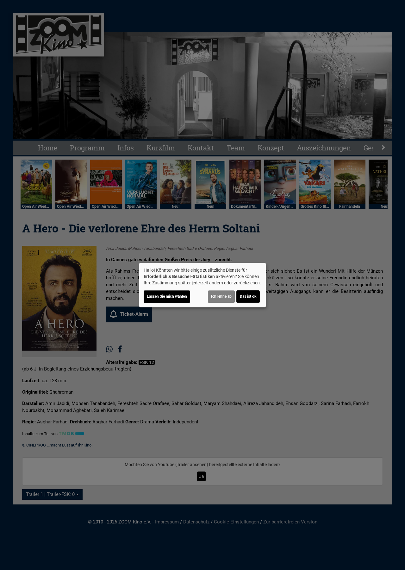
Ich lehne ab (221, 296)
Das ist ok (248, 296)
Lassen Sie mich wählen (167, 296)
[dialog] (202, 285)
